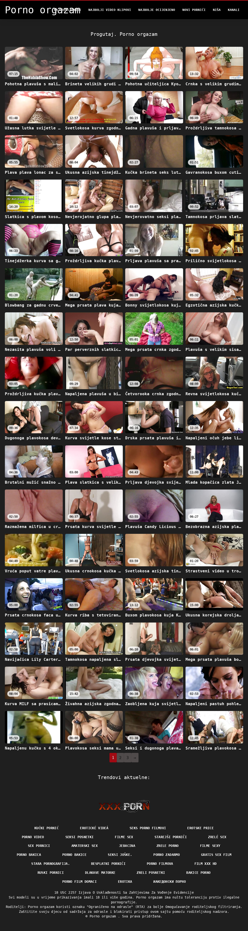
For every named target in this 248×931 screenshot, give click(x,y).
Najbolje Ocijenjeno (156, 10)
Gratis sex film (216, 855)
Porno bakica (29, 855)
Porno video (33, 837)
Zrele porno (167, 846)
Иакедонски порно (169, 882)
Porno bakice (74, 855)
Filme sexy (210, 846)
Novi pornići (194, 10)
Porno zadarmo (166, 855)
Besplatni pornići (108, 864)
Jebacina (127, 846)
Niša (217, 10)
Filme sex (124, 837)
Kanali (234, 10)
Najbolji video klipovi (109, 10)
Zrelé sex (217, 837)
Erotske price (200, 828)
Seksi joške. (120, 855)
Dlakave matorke (100, 873)
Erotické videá (94, 828)
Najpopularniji (67, 10)
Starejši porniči (171, 837)
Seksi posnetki (79, 837)
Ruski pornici (51, 873)
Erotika (125, 882)
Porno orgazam (104, 916)
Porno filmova (160, 864)
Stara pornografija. (50, 864)
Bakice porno (198, 873)
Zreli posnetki (151, 873)
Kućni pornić (46, 828)
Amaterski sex (84, 846)
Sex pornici (39, 846)
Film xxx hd (205, 864)
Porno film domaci (79, 882)
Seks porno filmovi (148, 828)
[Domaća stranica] (124, 806)
